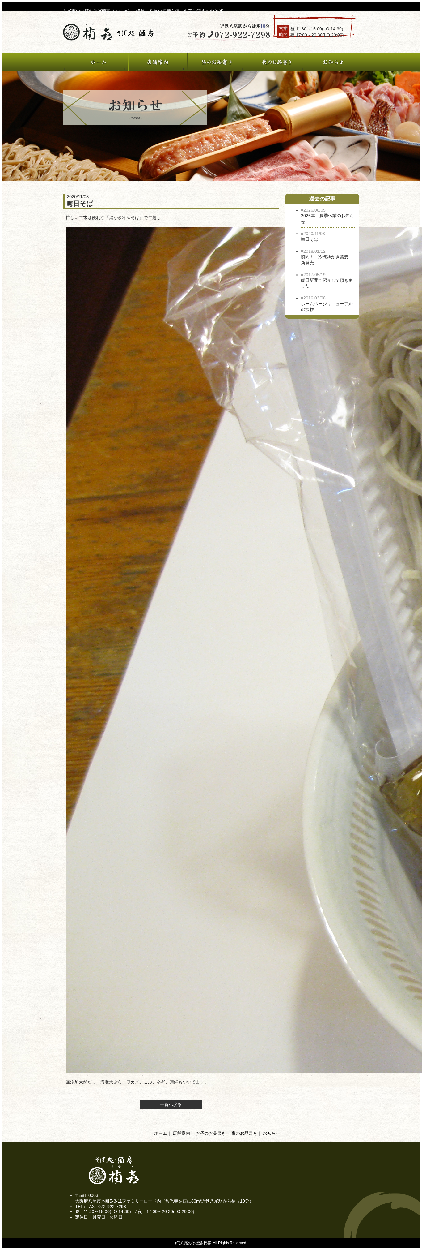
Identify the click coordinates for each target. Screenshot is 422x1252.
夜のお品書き (244, 1133)
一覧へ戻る (171, 1104)
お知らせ (271, 1133)
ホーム (160, 1133)
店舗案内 (181, 1133)
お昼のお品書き (211, 1133)
